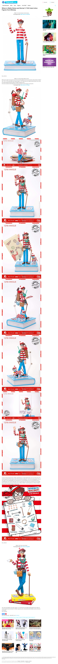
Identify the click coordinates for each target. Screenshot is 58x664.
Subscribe (45, 2)
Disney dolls (16, 657)
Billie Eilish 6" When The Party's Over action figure (7, 640)
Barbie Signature (10, 657)
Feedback (18, 661)
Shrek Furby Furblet (46, 16)
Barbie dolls (6, 657)
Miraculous (54, 657)
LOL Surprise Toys (48, 657)
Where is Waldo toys (32, 617)
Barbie (4, 657)
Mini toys (52, 657)
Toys (15, 5)
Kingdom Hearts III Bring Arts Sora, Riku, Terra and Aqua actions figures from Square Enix (21, 628)
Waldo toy (20, 617)
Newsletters (23, 661)
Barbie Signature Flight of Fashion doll (21, 652)
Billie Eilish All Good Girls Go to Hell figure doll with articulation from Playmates (7, 652)
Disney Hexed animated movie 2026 (48, 41)
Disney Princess (20, 657)
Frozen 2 (33, 657)
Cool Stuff (24, 5)
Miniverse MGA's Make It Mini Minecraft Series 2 (49, 55)
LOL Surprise (44, 657)
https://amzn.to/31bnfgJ (25, 84)
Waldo (17, 617)
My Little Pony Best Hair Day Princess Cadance (20, 640)
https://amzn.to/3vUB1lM (25, 14)
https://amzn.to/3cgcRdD (25, 546)
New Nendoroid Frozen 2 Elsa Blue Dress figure (34, 640)
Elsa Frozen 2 (30, 657)
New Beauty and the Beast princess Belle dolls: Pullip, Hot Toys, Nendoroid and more (7, 628)
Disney (14, 657)
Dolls (11, 5)
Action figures (11, 617)
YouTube (30, 661)
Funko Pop (36, 657)
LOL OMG (42, 657)
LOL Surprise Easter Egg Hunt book (35, 651)
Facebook (52, 2)
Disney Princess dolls (25, 657)
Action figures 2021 (5, 617)
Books (29, 5)
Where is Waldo (25, 617)
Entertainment (5, 5)
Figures (19, 5)
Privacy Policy (28, 662)
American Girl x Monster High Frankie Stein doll (49, 30)
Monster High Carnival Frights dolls (48, 67)
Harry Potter (39, 657)
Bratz (12, 657)
